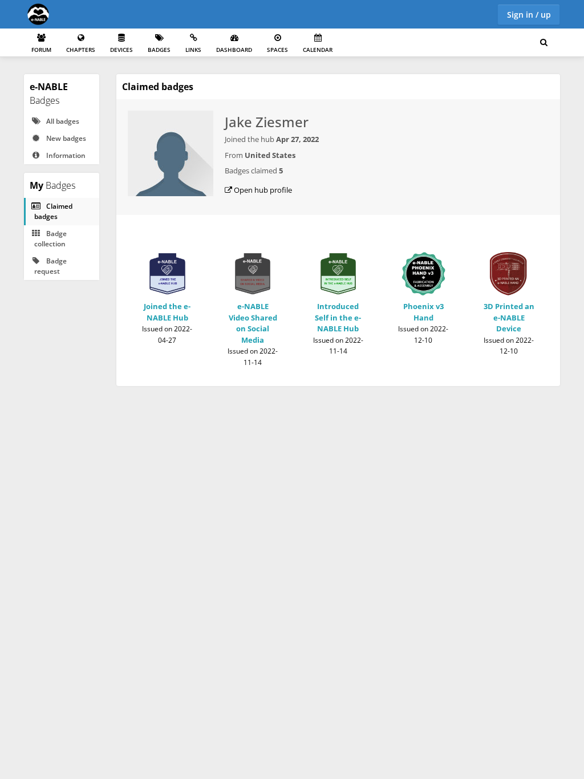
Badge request (50, 266)
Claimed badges (53, 211)
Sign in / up (529, 14)
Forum (41, 50)
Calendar (317, 50)
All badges (61, 121)
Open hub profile (262, 190)
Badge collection (50, 239)
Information (65, 155)
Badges (159, 50)
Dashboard (234, 50)
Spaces (277, 50)
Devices (121, 50)
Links (193, 50)
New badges (65, 138)
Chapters (80, 50)
